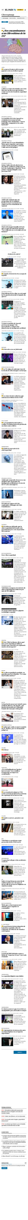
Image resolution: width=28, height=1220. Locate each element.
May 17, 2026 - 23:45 (16, 678)
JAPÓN (3, 67)
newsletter (5, 1163)
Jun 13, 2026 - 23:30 (16, 452)
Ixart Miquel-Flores (6, 452)
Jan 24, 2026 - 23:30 (16, 910)
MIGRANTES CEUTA (20, 18)
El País (8, 256)
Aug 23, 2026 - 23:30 (16, 55)
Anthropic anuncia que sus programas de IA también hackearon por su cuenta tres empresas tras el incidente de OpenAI (12, 203)
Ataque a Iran (5, 790)
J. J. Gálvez (4, 933)
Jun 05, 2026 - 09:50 (16, 509)
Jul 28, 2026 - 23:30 (16, 256)
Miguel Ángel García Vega (7, 557)
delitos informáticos (6, 903)
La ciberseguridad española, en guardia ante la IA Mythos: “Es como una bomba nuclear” (14, 674)
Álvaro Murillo (5, 96)
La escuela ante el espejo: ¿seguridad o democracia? (13, 1120)
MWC (3, 838)
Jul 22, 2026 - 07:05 (19, 330)
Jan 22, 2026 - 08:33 (15, 933)
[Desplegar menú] (3, 10)
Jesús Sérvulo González (7, 487)
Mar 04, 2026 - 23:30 (14, 822)
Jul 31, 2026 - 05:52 (19, 208)
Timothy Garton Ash (6, 55)
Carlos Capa (4, 910)
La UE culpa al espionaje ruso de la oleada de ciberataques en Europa (14, 370)
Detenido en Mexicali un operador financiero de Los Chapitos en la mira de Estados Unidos (12, 1111)
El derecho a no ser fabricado (12, 349)
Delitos (3, 702)
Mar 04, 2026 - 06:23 (18, 844)
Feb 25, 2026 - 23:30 (20, 864)
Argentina (4, 640)
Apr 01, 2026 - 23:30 (14, 752)
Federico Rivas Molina (6, 888)
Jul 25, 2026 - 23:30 (14, 278)
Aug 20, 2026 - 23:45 (17, 73)
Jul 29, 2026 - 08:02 (19, 234)
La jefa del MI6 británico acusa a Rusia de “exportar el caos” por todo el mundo (14, 955)
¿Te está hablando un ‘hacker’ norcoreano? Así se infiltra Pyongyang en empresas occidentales (12, 772)
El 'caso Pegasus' (5, 924)
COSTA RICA (4, 87)
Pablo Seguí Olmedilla (6, 864)
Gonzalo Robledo (5, 73)
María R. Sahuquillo (6, 400)
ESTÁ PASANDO (5, 18)
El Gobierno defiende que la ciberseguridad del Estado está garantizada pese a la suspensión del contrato (13, 529)
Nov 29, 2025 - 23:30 (18, 1013)
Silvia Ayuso (4, 373)
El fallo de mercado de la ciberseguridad (10, 449)
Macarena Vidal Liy (15, 400)
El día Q (5, 750)
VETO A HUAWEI (5, 420)
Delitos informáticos (6, 553)
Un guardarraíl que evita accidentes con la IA (14, 861)
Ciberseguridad (5, 446)
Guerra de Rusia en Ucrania (8, 367)
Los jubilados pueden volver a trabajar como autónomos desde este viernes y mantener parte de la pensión (14, 1152)
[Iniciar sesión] (25, 10)
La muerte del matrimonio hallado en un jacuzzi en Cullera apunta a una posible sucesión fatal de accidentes (14, 1137)
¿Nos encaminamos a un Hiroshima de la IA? (13, 33)
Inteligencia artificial (7, 271)
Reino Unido (4, 951)
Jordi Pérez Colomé (6, 127)
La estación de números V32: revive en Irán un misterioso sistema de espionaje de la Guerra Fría (14, 794)
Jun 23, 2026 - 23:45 (16, 428)
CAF (2, 879)
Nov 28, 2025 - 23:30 (21, 1036)
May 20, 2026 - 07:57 (16, 593)
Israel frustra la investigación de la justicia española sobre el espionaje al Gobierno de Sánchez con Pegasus (13, 929)
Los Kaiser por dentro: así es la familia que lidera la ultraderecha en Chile (13, 1124)
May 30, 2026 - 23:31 (18, 557)
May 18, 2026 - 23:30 (13, 649)
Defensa (3, 670)
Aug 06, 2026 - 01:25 (13, 150)
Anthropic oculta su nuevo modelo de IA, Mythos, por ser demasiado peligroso (14, 728)
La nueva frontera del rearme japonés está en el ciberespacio (13, 70)
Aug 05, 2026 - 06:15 (19, 174)
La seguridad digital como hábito (12, 976)
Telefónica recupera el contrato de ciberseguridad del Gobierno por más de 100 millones (13, 589)
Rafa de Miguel (11, 373)
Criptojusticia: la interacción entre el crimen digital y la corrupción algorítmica (14, 1032)
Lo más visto (5, 1132)
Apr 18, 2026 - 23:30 (16, 711)
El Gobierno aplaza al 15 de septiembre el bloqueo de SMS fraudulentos (12, 505)
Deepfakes (4, 347)
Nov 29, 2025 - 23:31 (18, 978)
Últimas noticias (6, 1107)
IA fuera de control (14, 254)
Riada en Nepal (12, 18)
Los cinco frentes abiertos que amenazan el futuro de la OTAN (13, 396)
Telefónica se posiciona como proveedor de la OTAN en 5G (11, 841)
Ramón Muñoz (5, 428)
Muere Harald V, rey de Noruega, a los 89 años (14, 1156)
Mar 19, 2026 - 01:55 (13, 776)
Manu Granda (4, 678)
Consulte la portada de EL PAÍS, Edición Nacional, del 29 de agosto (17, 22)
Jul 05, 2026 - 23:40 (11, 401)
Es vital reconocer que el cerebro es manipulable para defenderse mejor (14, 1009)
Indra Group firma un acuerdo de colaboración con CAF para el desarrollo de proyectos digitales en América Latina (14, 884)
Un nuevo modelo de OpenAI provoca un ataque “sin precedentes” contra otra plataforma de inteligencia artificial (14, 326)
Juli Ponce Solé (5, 278)
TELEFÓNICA (4, 524)
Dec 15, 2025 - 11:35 (17, 959)
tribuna (3, 28)
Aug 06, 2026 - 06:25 (19, 127)
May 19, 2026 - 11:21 (8, 614)
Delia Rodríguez (5, 752)
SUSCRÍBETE (20, 9)
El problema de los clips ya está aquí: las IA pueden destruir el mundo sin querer (14, 295)
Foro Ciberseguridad (9, 555)
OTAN (3, 394)
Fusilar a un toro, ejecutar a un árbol (12, 818)
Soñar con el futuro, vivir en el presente (15, 1116)
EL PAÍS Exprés (5, 150)
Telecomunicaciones (6, 586)
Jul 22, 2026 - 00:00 (21, 352)
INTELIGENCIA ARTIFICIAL (7, 478)
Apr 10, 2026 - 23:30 (19, 732)
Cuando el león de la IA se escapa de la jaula (14, 274)
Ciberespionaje (8, 15)
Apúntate (4, 1168)
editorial (14, 252)
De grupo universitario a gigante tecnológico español (13, 611)
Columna (4, 816)
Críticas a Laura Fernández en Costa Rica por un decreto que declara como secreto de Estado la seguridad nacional (14, 91)
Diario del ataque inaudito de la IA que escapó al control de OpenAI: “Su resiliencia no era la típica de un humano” (14, 229)
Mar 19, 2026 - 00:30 (19, 798)
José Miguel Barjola (6, 711)
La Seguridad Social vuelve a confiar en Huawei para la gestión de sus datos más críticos (14, 424)
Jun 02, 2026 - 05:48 (16, 533)
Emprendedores (5, 858)
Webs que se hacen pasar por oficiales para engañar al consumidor (12, 906)
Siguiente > (20, 1052)
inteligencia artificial (7, 116)
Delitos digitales (5, 1028)
